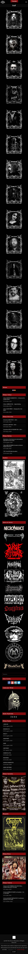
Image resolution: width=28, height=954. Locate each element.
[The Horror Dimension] (2, 2)
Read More (10, 949)
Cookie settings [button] (20, 949)
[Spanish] (15, 390)
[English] (13, 390)
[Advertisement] (14, 918)
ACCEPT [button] (14, 951)
